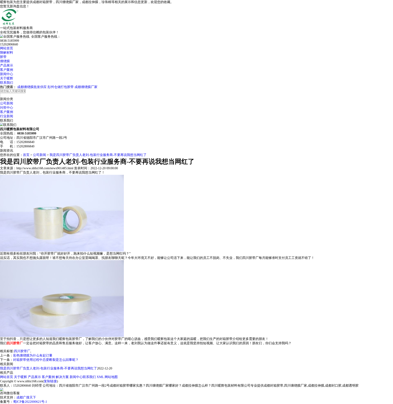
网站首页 (6, 48)
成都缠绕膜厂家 (86, 87)
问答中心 (6, 107)
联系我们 (6, 82)
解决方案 (62, 377)
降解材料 (6, 52)
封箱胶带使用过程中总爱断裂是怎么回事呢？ (46, 359)
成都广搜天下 (26, 397)
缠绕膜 (5, 61)
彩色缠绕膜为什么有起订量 (32, 355)
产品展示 (6, 65)
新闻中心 (6, 74)
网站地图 (111, 377)
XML (100, 377)
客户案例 (6, 69)
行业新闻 (6, 116)
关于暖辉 (6, 78)
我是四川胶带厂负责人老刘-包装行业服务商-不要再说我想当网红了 (98, 155)
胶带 (3, 57)
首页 (26, 155)
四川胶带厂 (22, 351)
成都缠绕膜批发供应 (32, 87)
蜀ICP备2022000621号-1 (30, 401)
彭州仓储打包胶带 (60, 87)
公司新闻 (6, 103)
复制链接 (50, 381)
